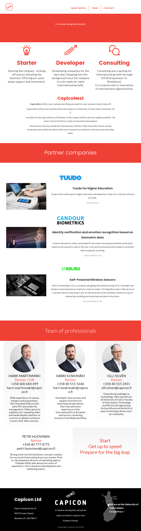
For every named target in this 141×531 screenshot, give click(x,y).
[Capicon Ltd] (9, 6)
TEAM (95, 8)
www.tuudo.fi (92, 202)
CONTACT (109, 8)
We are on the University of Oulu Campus (124, 508)
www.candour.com (92, 255)
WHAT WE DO (78, 8)
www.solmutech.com (92, 301)
